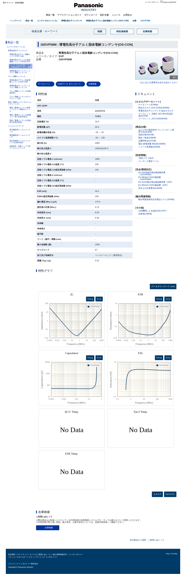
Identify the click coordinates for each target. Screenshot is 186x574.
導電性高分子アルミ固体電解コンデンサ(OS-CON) (107, 21)
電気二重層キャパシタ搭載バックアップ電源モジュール (19, 109)
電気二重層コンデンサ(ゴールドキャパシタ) (19, 103)
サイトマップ (22, 554)
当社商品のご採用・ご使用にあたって (147, 540)
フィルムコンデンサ (16, 126)
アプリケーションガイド (69, 15)
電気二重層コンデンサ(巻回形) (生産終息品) (20, 121)
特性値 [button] (42, 93)
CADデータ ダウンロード (69, 84)
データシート (44, 84)
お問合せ (127, 15)
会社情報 (11, 554)
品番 (134, 21)
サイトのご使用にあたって (40, 554)
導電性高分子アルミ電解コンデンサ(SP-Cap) (19, 55)
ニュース (116, 15)
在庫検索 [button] (44, 512)
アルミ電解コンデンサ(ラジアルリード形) (20, 97)
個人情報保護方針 (60, 554)
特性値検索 (122, 31)
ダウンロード (90, 15)
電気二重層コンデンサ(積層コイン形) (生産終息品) (20, 116)
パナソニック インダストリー (46, 557)
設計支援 (104, 15)
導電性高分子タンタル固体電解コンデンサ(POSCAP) (19, 61)
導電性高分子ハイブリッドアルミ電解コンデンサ (19, 72)
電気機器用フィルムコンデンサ (19, 136)
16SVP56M (145, 21)
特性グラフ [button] (45, 270)
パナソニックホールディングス (20, 557)
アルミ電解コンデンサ (16, 76)
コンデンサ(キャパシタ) (47, 21)
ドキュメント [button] (146, 93)
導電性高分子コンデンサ (71, 21)
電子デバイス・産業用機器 (13, 3)
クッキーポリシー (152, 2)
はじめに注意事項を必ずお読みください (159, 83)
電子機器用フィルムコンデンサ (19, 130)
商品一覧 (50, 15)
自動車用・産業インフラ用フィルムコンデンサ (19, 147)
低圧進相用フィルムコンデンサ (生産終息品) (19, 141)
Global (173, 2)
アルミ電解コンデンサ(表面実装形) (20, 92)
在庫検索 (147, 31)
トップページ (15, 21)
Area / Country (171, 554)
